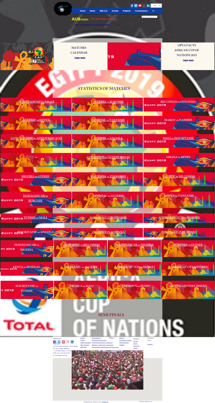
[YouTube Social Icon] (140, 5)
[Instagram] (144, 5)
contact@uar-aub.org (61, 355)
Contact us (105, 402)
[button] (111, 315)
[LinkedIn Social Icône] (148, 5)
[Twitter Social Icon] (136, 5)
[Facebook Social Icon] (131, 5)
